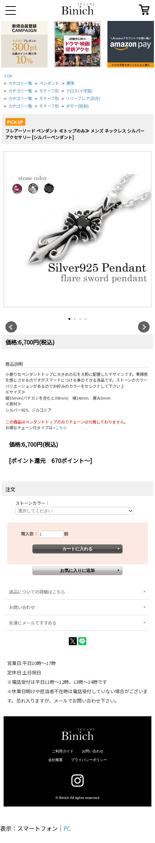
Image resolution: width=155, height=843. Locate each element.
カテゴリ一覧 (20, 83)
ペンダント (49, 83)
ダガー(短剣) (77, 106)
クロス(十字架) (79, 91)
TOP (8, 76)
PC (67, 828)
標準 (70, 83)
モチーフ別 (49, 91)
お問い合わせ (22, 607)
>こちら (60, 427)
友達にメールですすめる (33, 623)
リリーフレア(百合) (83, 98)
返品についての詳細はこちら (37, 591)
